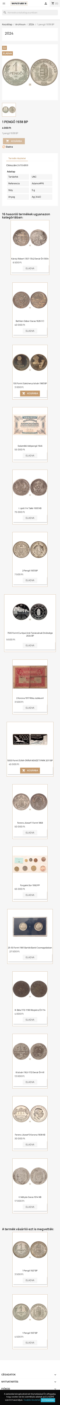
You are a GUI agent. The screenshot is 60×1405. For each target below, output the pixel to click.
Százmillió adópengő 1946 (30, 446)
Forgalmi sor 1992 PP (30, 885)
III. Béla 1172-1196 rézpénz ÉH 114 (30, 1010)
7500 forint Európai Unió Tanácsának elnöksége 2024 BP (30, 634)
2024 (9, 33)
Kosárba (14, 141)
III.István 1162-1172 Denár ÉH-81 (30, 1072)
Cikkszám (11, 165)
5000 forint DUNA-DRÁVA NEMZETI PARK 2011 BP (30, 760)
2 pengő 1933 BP (30, 570)
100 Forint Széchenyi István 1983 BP (30, 383)
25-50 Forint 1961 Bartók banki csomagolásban (30, 947)
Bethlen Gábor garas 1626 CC (30, 321)
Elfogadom (48, 1400)
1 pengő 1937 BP (30, 1333)
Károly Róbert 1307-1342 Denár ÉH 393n (30, 258)
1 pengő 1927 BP (30, 1270)
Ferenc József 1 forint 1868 (30, 822)
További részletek (31, 1400)
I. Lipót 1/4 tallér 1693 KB (30, 508)
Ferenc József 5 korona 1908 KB (30, 1134)
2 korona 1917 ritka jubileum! (30, 698)
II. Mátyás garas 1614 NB (30, 1197)
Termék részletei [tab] (17, 158)
